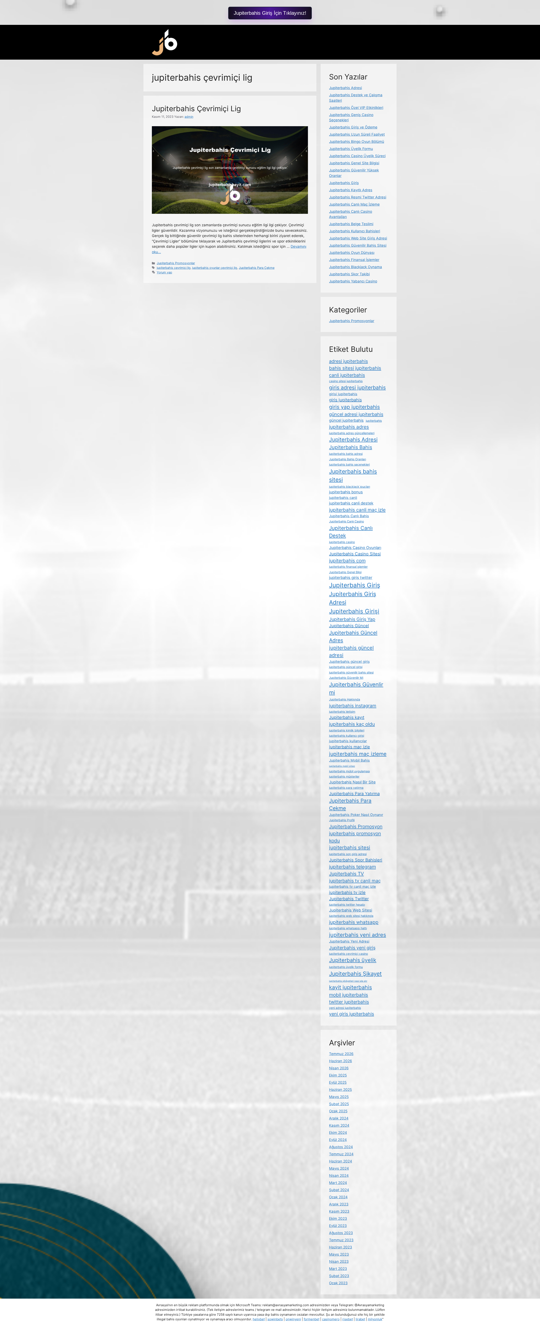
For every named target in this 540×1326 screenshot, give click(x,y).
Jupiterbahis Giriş (344, 183)
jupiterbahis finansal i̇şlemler (348, 566)
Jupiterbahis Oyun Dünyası (351, 252)
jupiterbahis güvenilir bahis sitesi (351, 672)
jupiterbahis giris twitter (350, 577)
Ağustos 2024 (341, 1147)
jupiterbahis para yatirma (346, 787)
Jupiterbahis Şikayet (355, 973)
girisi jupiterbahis (343, 394)
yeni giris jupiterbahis (351, 1014)
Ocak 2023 (338, 1283)
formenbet (311, 1319)
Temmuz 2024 (341, 1154)
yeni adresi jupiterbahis (345, 1008)
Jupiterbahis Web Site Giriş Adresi (358, 238)
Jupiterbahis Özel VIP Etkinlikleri (356, 108)
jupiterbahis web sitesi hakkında (351, 915)
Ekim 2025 (338, 1075)
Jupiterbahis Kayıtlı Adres (350, 190)
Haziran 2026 (340, 1061)
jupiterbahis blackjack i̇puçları (349, 486)
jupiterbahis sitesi (349, 847)
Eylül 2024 (338, 1140)
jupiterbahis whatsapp (353, 922)
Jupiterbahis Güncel (349, 625)
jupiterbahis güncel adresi (351, 651)
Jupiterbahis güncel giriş (349, 661)
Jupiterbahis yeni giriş (352, 947)
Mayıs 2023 (339, 1254)
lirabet (360, 1319)
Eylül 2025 (338, 1082)
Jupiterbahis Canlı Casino (346, 521)
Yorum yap (164, 272)
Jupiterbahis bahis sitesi (353, 475)
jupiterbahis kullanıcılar (348, 741)
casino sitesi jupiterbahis (346, 381)
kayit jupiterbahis (350, 987)
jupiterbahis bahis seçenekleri (349, 464)
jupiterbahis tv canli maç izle (352, 886)
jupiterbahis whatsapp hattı (348, 928)
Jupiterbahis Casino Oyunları (355, 547)
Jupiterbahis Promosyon (355, 826)
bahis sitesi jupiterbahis (355, 368)
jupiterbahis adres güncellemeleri (351, 433)
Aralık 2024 (338, 1118)
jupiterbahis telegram (352, 866)
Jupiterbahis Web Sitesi (350, 910)
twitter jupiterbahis (349, 1002)
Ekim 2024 (338, 1132)
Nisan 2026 (339, 1068)
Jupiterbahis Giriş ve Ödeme (353, 127)
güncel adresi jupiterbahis (356, 414)
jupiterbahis (374, 420)
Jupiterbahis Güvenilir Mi (346, 677)
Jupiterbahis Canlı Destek (351, 532)
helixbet (259, 1319)
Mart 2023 (338, 1269)
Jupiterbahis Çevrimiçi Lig (196, 108)
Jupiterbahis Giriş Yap (352, 619)
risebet (347, 1319)
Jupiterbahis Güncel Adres (353, 636)
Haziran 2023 (340, 1247)
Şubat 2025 (339, 1104)
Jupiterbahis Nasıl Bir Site (352, 782)
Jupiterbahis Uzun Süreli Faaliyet (357, 134)
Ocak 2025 (338, 1111)
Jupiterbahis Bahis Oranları (347, 459)
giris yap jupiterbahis (354, 407)
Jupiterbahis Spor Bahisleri (355, 860)
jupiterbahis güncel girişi (345, 667)
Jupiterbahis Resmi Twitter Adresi (357, 197)
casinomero (331, 1319)
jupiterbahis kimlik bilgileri (346, 730)
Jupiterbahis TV (346, 873)
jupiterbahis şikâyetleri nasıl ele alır (348, 981)
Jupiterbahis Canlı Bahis (349, 516)
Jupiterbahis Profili (342, 820)
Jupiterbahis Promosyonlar (176, 263)
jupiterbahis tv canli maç (355, 880)
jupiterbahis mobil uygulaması (349, 771)
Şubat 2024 (339, 1190)
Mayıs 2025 (339, 1097)
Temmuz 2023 (341, 1240)
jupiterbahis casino (342, 542)
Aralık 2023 (338, 1204)
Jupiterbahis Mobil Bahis (349, 760)
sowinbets (275, 1319)
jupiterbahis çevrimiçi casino (348, 953)
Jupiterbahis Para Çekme (256, 267)
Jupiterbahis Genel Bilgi (345, 572)
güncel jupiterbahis (346, 420)
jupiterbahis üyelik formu (346, 967)
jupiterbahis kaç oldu (352, 724)
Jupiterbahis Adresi (345, 88)
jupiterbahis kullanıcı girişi (346, 735)
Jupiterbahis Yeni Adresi (349, 941)
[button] (270, 13)
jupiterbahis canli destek (351, 503)
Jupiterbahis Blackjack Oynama (355, 267)
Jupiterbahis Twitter (349, 898)
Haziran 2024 (340, 1161)
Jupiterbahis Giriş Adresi (352, 598)
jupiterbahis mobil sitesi (342, 766)
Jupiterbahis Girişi (354, 611)
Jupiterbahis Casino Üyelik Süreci (357, 156)
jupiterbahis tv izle (347, 892)
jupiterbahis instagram (352, 705)
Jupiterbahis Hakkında (344, 699)
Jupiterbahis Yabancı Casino (353, 281)
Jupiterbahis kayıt (346, 717)
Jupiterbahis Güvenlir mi (356, 688)
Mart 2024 (338, 1183)
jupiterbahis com (347, 560)
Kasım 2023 (339, 1211)
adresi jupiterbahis (348, 361)
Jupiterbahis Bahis (350, 447)
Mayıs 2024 (339, 1168)
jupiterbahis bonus (346, 492)
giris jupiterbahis (345, 399)
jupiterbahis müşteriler (344, 776)
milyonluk (375, 1319)
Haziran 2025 (340, 1090)
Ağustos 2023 (341, 1233)
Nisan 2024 (339, 1175)
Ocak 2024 (338, 1197)
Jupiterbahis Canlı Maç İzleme (354, 204)
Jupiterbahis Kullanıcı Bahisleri (354, 231)
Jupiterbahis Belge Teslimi (351, 224)
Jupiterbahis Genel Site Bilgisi (354, 163)
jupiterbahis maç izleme (357, 754)
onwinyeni (293, 1319)
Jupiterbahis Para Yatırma (354, 793)
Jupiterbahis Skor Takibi (349, 274)
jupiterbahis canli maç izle (357, 510)
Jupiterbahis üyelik (352, 960)
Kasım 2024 (339, 1125)
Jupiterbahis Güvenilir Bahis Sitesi (357, 245)
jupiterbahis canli (343, 498)
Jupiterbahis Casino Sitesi (355, 553)
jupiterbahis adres (349, 427)
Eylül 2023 (338, 1226)
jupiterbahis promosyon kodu (355, 836)
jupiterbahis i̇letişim (342, 711)
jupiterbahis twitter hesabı (347, 904)
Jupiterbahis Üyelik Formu (351, 149)
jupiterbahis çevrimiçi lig (173, 267)
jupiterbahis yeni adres (357, 935)
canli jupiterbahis (347, 375)
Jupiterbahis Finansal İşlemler (354, 260)
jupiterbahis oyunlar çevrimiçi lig (214, 267)
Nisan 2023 (339, 1261)
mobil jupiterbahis (348, 995)
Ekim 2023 (338, 1218)
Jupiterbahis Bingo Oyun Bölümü (356, 141)
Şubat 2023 (339, 1276)
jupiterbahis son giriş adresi (348, 854)
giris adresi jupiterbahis (357, 387)
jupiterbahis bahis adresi (346, 453)
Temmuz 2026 (341, 1054)
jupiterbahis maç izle (349, 746)
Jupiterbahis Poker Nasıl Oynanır (356, 815)
